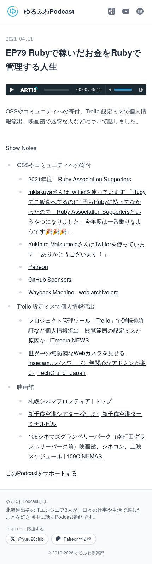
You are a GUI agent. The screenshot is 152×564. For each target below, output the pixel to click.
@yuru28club (31, 539)
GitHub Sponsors (49, 279)
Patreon (38, 267)
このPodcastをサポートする (41, 473)
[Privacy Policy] (140, 90)
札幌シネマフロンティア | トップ (70, 401)
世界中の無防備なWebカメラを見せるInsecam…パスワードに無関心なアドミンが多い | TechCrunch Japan (87, 363)
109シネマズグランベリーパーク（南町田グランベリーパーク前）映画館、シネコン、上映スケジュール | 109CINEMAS (86, 446)
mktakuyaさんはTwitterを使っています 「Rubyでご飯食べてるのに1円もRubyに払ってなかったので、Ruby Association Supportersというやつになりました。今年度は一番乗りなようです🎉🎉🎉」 (87, 211)
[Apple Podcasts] (111, 11)
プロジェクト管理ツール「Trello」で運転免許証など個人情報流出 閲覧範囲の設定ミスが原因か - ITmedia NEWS (86, 330)
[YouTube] (125, 11)
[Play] (11, 90)
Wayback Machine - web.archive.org (73, 292)
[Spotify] (140, 11)
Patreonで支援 (78, 539)
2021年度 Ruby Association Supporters (79, 179)
